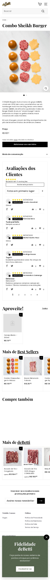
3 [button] (24, 295)
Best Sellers (27, 351)
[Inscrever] (41, 501)
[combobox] (25, 11)
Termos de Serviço (32, 527)
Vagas (4, 518)
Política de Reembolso (33, 521)
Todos (45, 308)
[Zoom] (45, 88)
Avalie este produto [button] (25, 184)
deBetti (23, 442)
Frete (15, 140)
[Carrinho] (40, 4)
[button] (7, 209)
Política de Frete (31, 524)
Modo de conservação (12, 154)
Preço (5, 129)
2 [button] (18, 295)
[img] (17, 200)
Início (4, 20)
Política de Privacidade (33, 518)
